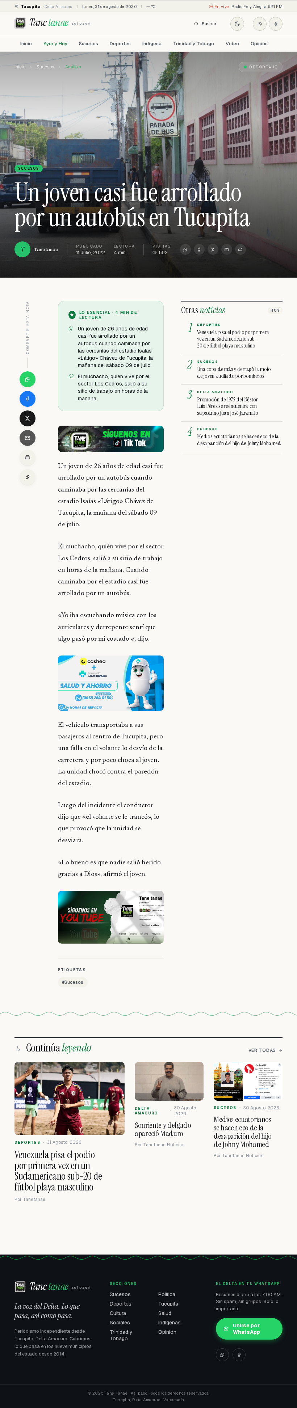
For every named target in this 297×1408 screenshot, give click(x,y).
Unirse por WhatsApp (246, 1328)
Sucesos (88, 44)
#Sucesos (72, 982)
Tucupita (168, 1303)
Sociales (120, 1322)
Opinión (259, 44)
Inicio (26, 44)
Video (232, 44)
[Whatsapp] (260, 24)
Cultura (118, 1313)
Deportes (120, 44)
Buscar (209, 24)
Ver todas (262, 1050)
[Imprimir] (240, 249)
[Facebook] (276, 24)
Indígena (152, 44)
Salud (164, 1313)
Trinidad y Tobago (193, 44)
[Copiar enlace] (27, 477)
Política (166, 1294)
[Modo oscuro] (237, 24)
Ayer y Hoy (55, 44)
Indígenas (169, 1322)
